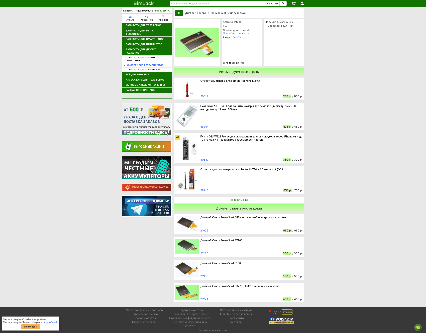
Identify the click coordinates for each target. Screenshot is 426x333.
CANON (236, 37)
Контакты (128, 10)
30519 (204, 96)
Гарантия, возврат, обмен (190, 314)
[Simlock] (144, 3)
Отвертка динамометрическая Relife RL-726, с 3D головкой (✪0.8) (242, 169)
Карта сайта (236, 318)
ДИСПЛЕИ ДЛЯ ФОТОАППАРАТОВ (145, 65)
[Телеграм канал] (147, 206)
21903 (204, 276)
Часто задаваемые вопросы (144, 310)
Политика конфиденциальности (190, 318)
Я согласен (30, 326)
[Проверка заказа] (147, 187)
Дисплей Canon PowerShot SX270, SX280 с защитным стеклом (239, 286)
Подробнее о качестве (236, 33)
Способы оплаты (145, 318)
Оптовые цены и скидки (236, 310)
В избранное (231, 62)
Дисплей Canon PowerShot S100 (220, 263)
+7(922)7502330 (144, 10)
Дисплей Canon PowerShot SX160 (221, 240)
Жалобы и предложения (236, 314)
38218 (204, 190)
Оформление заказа (144, 314)
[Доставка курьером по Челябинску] (147, 120)
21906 (204, 230)
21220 (204, 253)
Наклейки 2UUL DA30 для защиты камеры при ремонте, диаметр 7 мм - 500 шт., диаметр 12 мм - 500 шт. (248, 108)
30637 (204, 159)
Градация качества (190, 310)
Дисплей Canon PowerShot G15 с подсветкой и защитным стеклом (243, 217)
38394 (204, 126)
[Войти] (302, 3)
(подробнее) (39, 319)
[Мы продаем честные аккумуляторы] (147, 167)
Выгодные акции (149, 146)
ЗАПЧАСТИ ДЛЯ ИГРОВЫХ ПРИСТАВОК (141, 59)
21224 (204, 299)
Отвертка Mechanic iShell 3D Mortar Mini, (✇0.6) (230, 80)
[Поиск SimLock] (282, 3)
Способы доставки (144, 322)
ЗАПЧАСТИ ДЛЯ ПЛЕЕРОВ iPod (143, 69)
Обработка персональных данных (190, 323)
